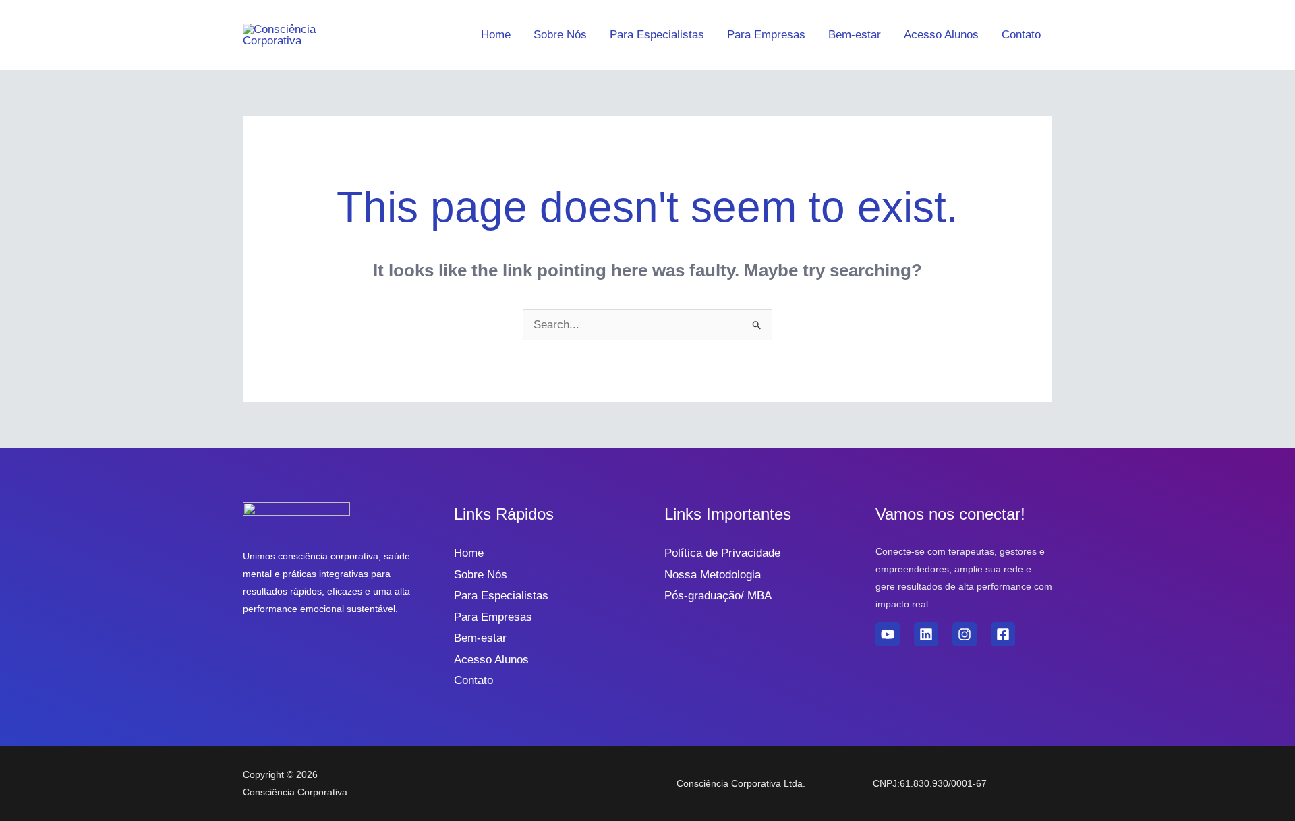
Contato (1021, 34)
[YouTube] (887, 634)
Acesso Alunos (941, 34)
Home (496, 34)
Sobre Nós (560, 34)
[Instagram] (964, 634)
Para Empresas (766, 34)
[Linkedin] (926, 634)
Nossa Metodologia (712, 574)
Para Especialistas (657, 34)
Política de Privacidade (722, 553)
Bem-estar (854, 34)
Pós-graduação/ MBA (718, 595)
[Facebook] (1003, 634)
